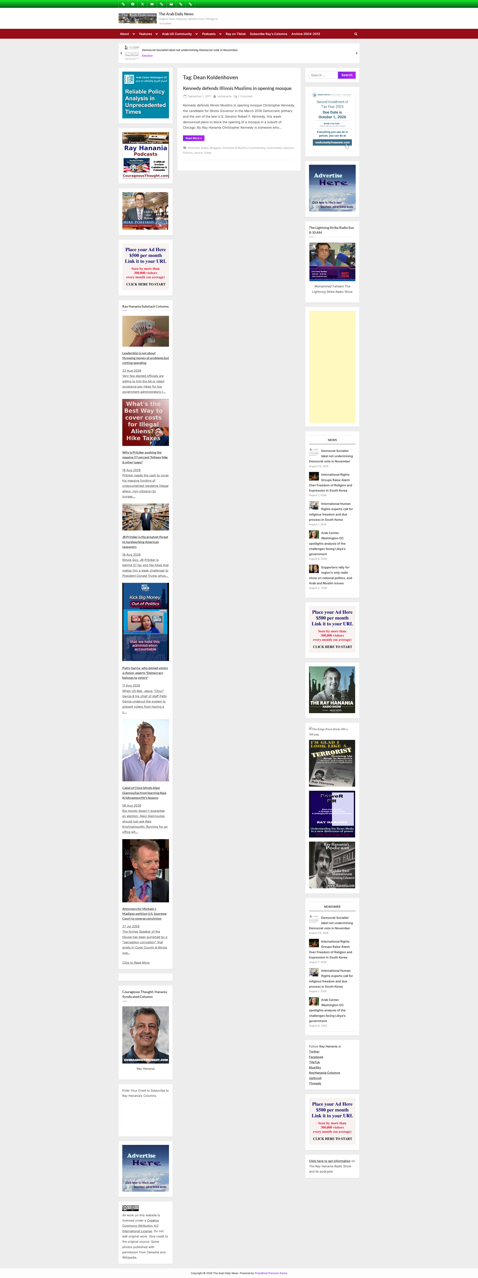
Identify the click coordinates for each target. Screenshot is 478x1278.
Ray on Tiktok (236, 34)
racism (198, 152)
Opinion (288, 147)
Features (145, 34)
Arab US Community (177, 34)
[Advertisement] (332, 367)
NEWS (332, 440)
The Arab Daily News (176, 14)
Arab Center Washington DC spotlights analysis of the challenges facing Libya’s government (327, 543)
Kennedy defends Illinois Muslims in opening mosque (237, 88)
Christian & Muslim (235, 147)
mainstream (274, 147)
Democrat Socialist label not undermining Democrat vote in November (190, 50)
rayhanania (224, 96)
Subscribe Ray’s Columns (268, 34)
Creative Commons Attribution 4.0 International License (140, 1226)
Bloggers (215, 147)
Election (147, 55)
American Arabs (198, 147)
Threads (315, 1083)
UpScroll (315, 1078)
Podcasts (209, 34)
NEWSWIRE (332, 907)
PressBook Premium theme (271, 1273)
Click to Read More (136, 962)
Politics (188, 152)
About (124, 34)
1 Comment (245, 96)
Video (208, 152)
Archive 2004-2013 (305, 34)
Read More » (195, 138)
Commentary (257, 147)
